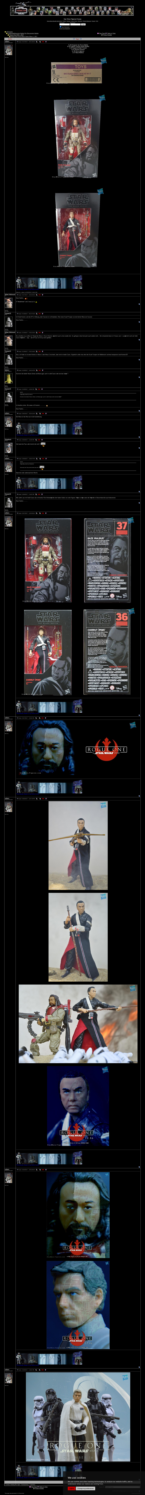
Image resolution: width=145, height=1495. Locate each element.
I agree (71, 1488)
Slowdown (8, 439)
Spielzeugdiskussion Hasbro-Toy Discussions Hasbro (23, 33)
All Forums (10, 32)
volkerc (7, 41)
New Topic (102, 33)
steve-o (7, 370)
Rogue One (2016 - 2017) (16, 35)
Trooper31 (8, 313)
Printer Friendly (107, 35)
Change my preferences (85, 1488)
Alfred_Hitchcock (10, 294)
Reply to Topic (111, 33)
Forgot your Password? (64, 28)
